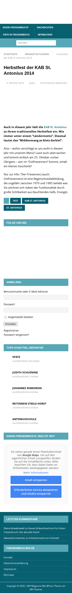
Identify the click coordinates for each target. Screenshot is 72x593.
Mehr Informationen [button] (36, 472)
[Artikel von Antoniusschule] (7, 420)
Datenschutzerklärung (16, 563)
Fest (15, 200)
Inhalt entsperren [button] (36, 480)
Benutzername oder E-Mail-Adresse (26, 291)
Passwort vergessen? (16, 334)
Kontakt (8, 557)
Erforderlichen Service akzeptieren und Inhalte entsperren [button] (36, 491)
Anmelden (10, 324)
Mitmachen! (45, 34)
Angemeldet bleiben (20, 317)
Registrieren (11, 330)
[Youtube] (52, 234)
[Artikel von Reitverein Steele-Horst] (7, 405)
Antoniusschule (24, 419)
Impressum (10, 569)
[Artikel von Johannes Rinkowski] (7, 389)
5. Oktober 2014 (15, 83)
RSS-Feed (9, 575)
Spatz (32, 83)
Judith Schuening (25, 372)
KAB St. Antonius (55, 127)
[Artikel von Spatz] (7, 358)
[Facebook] (20, 234)
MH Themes (36, 589)
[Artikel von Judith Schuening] (7, 374)
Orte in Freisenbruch (16, 34)
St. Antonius (14, 207)
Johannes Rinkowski (27, 388)
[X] (30, 234)
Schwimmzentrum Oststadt (44, 538)
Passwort (9, 304)
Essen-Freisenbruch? (16, 27)
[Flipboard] (41, 234)
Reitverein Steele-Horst (29, 403)
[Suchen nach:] (36, 42)
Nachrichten (45, 27)
